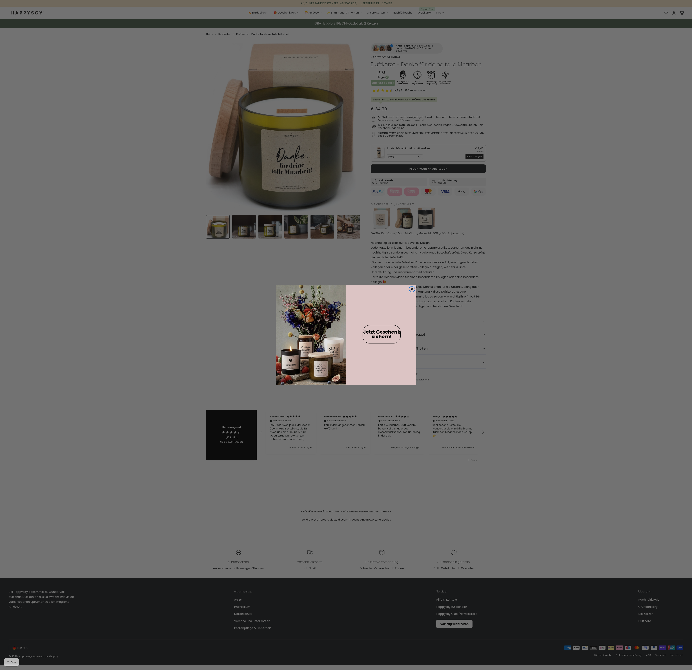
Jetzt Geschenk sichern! (381, 334)
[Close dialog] (412, 289)
